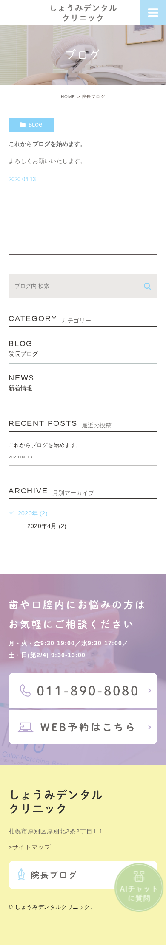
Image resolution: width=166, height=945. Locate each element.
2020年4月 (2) (46, 526)
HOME (68, 96)
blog (36, 124)
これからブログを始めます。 (47, 144)
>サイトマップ (30, 847)
